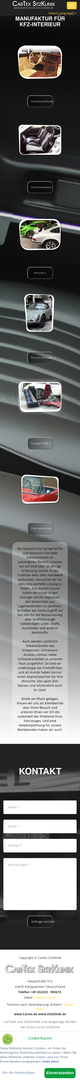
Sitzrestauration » (42, 187)
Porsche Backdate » (42, 357)
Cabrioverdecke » (42, 528)
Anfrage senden (42, 921)
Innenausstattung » (42, 101)
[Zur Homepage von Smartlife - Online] (7, 1040)
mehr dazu (50, 1061)
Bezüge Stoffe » (40, 443)
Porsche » (40, 273)
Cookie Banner (40, 1038)
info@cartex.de (44, 997)
